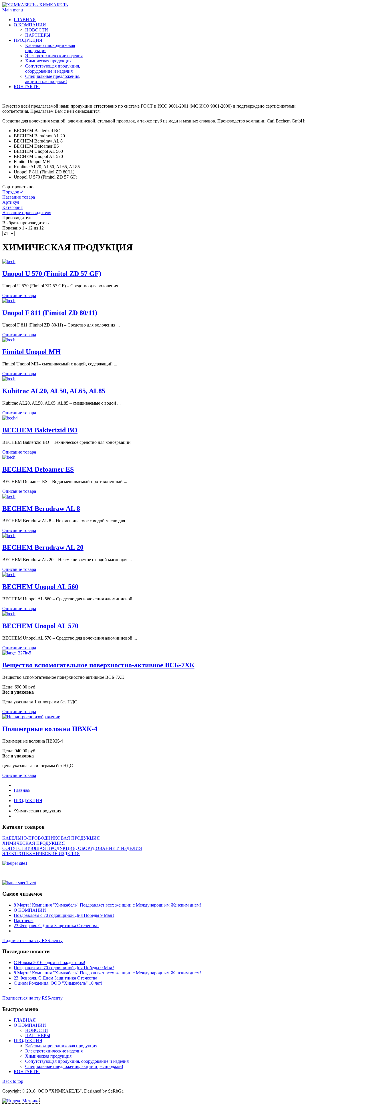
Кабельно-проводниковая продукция (61, 1045)
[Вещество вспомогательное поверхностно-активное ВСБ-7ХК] (16, 652)
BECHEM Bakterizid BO (39, 430)
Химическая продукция (48, 60)
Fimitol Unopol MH (31, 351)
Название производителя (26, 212)
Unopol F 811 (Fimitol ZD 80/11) (49, 312)
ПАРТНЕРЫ (37, 35)
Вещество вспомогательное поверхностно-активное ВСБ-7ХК (98, 665)
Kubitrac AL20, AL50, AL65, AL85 (53, 391)
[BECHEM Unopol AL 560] (8, 574)
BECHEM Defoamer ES (38, 469)
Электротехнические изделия (54, 55)
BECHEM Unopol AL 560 (40, 586)
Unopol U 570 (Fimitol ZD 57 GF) (51, 273)
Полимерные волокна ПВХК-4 (49, 729)
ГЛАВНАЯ (25, 19)
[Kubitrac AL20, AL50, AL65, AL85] (8, 378)
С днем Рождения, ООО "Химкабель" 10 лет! (58, 983)
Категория (12, 207)
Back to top (12, 1081)
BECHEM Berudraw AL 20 (42, 547)
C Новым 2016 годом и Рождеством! (49, 962)
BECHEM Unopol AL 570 (40, 626)
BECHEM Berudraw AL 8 (41, 508)
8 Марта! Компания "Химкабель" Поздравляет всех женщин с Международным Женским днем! (107, 905)
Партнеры (23, 920)
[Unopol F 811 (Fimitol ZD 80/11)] (8, 300)
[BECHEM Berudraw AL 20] (8, 535)
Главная (21, 790)
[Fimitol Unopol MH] (8, 339)
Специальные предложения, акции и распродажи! (52, 79)
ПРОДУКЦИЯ (28, 40)
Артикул (10, 202)
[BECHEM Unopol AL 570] (8, 613)
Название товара (18, 197)
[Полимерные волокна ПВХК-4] (31, 716)
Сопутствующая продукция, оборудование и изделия (52, 69)
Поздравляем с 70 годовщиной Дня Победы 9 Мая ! (64, 915)
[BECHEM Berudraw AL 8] (8, 496)
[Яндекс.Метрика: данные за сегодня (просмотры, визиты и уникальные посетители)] (20, 1100)
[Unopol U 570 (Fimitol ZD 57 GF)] (8, 261)
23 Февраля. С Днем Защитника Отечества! (56, 925)
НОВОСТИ (36, 29)
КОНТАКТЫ (27, 86)
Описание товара (19, 295)
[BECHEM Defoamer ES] (8, 457)
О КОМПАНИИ (30, 24)
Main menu (12, 9)
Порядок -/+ (13, 191)
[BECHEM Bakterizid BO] (10, 418)
